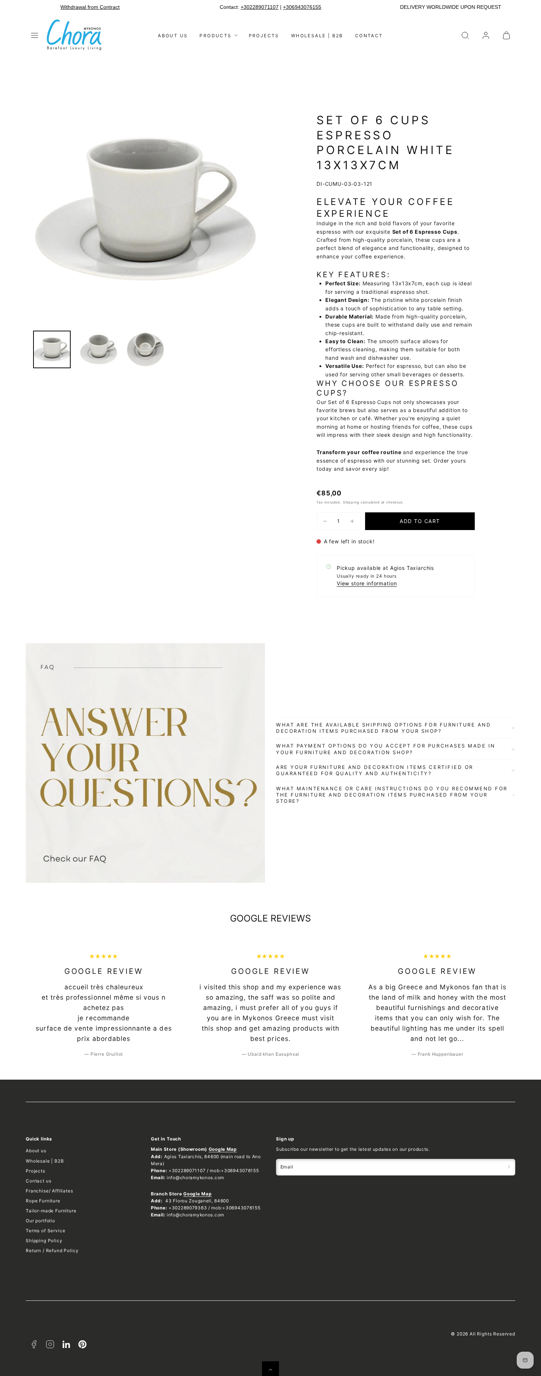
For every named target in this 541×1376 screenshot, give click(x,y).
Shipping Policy (44, 1240)
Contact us (38, 1181)
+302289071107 (260, 7)
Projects (264, 35)
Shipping (351, 502)
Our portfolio (40, 1220)
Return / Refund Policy (52, 1250)
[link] (486, 35)
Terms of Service (45, 1230)
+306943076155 (302, 7)
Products (215, 35)
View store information (367, 583)
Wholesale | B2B (317, 35)
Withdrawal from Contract (90, 7)
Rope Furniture (43, 1200)
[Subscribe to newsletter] (509, 1167)
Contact (369, 35)
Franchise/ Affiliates (49, 1191)
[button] (34, 35)
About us (173, 35)
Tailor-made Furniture (51, 1210)
